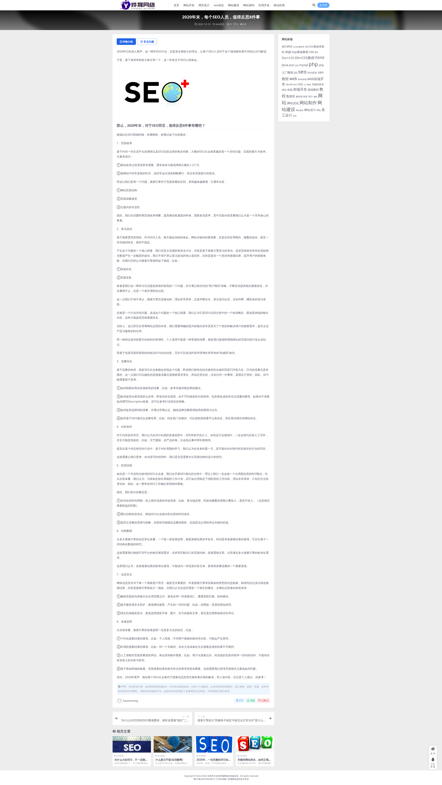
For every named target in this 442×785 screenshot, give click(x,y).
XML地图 (222, 779)
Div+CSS (288, 58)
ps (295, 72)
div (316, 52)
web (293, 78)
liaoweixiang (130, 700)
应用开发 (264, 5)
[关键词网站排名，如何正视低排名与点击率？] (255, 744)
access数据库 (298, 46)
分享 (241, 700)
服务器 (299, 96)
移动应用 (279, 5)
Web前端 (302, 79)
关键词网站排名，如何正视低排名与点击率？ (254, 761)
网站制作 (308, 102)
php (313, 64)
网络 (319, 110)
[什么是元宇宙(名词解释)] (173, 744)
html (319, 57)
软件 (295, 115)
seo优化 (219, 5)
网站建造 (300, 110)
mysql (303, 65)
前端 (289, 89)
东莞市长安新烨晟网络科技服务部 (222, 775)
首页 (176, 5)
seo (302, 71)
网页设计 (204, 5)
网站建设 (233, 5)
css (311, 52)
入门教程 (307, 84)
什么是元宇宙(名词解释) (169, 759)
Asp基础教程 (300, 52)
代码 (300, 84)
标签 (305, 96)
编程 (315, 96)
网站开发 (188, 5)
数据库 (290, 96)
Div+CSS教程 (305, 57)
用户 (310, 96)
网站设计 (310, 110)
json (292, 65)
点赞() (264, 700)
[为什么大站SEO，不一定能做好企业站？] (132, 744)
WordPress (291, 84)
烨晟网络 (232, 779)
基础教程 (313, 89)
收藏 (252, 700)
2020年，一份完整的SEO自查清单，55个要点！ (213, 761)
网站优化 (293, 103)
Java (285, 65)
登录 (324, 5)
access (287, 46)
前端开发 (300, 89)
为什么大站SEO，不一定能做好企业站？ (131, 761)
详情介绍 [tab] (127, 41)
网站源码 (248, 5)
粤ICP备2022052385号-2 (205, 779)
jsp (297, 65)
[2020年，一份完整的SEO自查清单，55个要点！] (214, 744)
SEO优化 (312, 72)
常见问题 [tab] (149, 41)
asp (288, 51)
